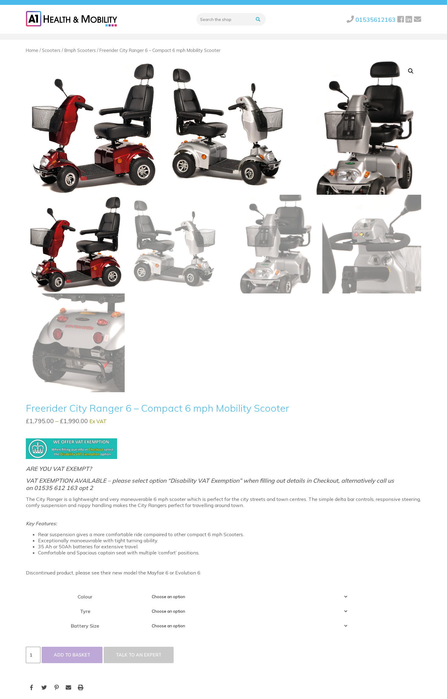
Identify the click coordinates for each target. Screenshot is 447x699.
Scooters (51, 50)
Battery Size (85, 626)
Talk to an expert (138, 655)
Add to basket (72, 655)
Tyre (85, 611)
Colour (85, 597)
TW (44, 687)
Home (32, 50)
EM (68, 687)
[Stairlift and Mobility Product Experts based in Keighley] (71, 19)
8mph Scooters (80, 50)
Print (80, 687)
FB (32, 687)
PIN (56, 687)
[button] (410, 71)
